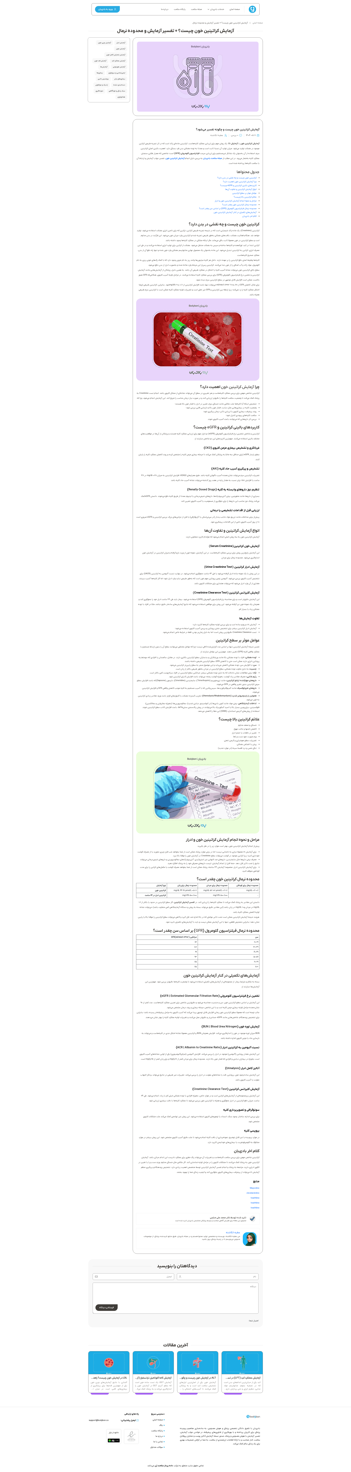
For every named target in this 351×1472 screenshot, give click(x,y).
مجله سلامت (196, 9)
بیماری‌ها (100, 73)
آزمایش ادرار (120, 43)
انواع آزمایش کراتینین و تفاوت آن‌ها (241, 189)
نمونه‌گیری (99, 91)
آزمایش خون (120, 49)
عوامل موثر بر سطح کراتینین (244, 193)
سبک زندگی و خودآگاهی (117, 91)
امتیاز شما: (253, 1320)
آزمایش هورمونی (119, 67)
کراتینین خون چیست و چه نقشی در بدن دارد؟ (237, 177)
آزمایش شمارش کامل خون (115, 55)
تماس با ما (158, 1441)
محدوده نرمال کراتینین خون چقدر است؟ (239, 204)
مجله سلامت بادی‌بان (212, 158)
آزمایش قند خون (100, 61)
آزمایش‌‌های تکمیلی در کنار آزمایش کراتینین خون (235, 212)
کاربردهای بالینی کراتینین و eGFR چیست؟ (238, 185)
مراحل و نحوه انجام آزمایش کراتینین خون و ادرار (236, 200)
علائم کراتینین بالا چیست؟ (245, 197)
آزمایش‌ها (103, 67)
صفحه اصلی (235, 9)
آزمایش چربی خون (104, 43)
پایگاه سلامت (180, 9)
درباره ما (164, 9)
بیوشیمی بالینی (103, 79)
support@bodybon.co (99, 1420)
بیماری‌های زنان (119, 79)
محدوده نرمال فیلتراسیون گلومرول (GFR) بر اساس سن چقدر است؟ (228, 208)
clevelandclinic (253, 1193)
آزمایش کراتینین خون (175, 158)
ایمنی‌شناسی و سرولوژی (116, 73)
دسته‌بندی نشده (119, 85)
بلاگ (161, 1425)
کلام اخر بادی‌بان (249, 216)
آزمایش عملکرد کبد (118, 61)
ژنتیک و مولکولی (101, 85)
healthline (255, 1198)
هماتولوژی (121, 97)
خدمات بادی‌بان (217, 9)
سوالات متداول (156, 1447)
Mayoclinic (254, 1188)
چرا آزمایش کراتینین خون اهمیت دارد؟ (240, 181)
